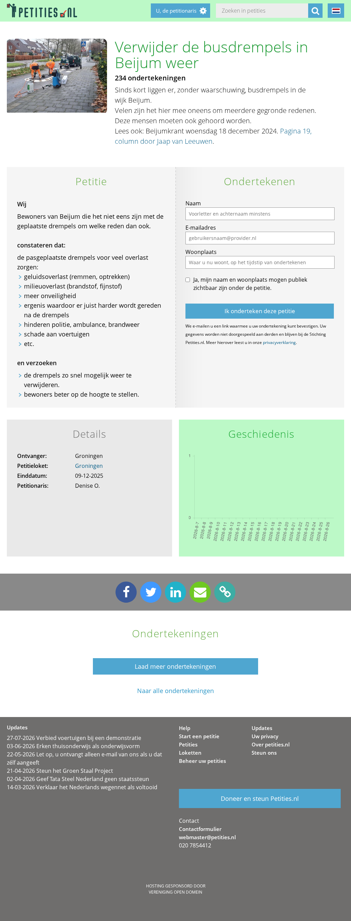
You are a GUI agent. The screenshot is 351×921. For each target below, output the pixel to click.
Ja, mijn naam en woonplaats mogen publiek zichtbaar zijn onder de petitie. (250, 284)
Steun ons (264, 752)
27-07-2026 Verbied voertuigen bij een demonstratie (74, 738)
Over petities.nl (271, 744)
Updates (262, 728)
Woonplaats (201, 252)
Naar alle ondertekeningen (175, 690)
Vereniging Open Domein (175, 892)
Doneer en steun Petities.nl (260, 798)
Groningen (89, 466)
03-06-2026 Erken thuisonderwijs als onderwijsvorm (73, 746)
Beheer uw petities (202, 760)
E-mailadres (200, 227)
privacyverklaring (279, 342)
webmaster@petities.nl (207, 837)
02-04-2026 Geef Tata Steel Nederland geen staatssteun (78, 779)
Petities (188, 744)
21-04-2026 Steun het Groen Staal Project (60, 771)
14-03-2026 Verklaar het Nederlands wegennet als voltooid (82, 787)
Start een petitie (199, 736)
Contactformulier (200, 829)
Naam (193, 203)
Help (184, 728)
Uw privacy (265, 736)
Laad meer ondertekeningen (175, 666)
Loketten (190, 752)
